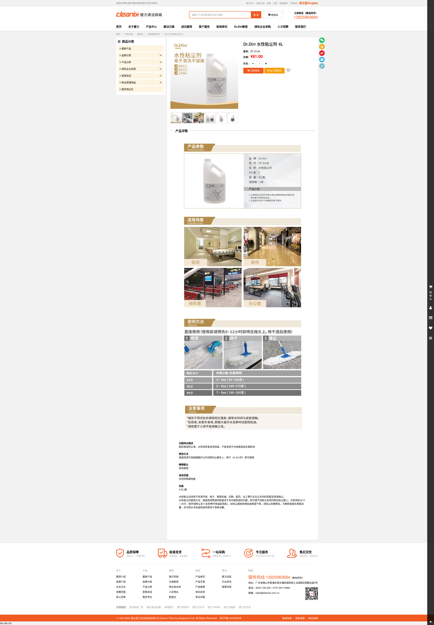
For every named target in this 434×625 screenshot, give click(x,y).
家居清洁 (126, 75)
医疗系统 (174, 576)
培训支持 (200, 591)
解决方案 (169, 27)
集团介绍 (121, 576)
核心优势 (121, 597)
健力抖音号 (183, 607)
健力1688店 (214, 607)
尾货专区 (147, 597)
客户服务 (204, 27)
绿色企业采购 (262, 27)
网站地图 (313, 618)
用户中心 (250, 3)
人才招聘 (283, 27)
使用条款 (287, 618)
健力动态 (226, 576)
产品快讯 (294, 3)
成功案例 (186, 27)
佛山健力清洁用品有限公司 (145, 618)
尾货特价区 (127, 89)
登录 (269, 3)
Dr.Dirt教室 (241, 27)
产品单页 (200, 576)
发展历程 (121, 591)
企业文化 (121, 586)
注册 (275, 3)
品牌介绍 (121, 581)
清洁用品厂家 (136, 607)
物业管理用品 (129, 82)
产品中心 (151, 27)
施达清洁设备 (154, 607)
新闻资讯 (221, 27)
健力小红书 (198, 607)
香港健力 (169, 607)
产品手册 (200, 581)
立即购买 (255, 70)
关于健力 (133, 27)
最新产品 (126, 48)
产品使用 (200, 586)
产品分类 (129, 34)
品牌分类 (126, 55)
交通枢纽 (174, 581)
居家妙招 (226, 586)
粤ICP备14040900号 (230, 618)
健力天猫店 (229, 607)
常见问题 (200, 597)
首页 (119, 27)
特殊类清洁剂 (154, 34)
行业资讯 (226, 581)
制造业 (172, 597)
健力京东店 (245, 607)
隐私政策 (300, 618)
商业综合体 (175, 586)
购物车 (273, 14)
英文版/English (308, 3)
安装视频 (283, 3)
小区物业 (174, 591)
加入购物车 (275, 70)
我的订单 (261, 3)
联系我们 (300, 27)
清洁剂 (140, 34)
